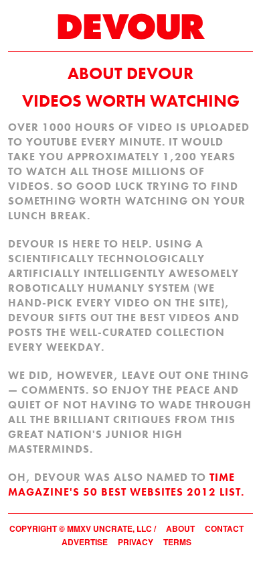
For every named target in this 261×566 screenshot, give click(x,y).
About (180, 528)
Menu (244, 20)
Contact (224, 528)
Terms (177, 542)
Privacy (135, 542)
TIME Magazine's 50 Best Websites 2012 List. (126, 484)
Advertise (85, 542)
